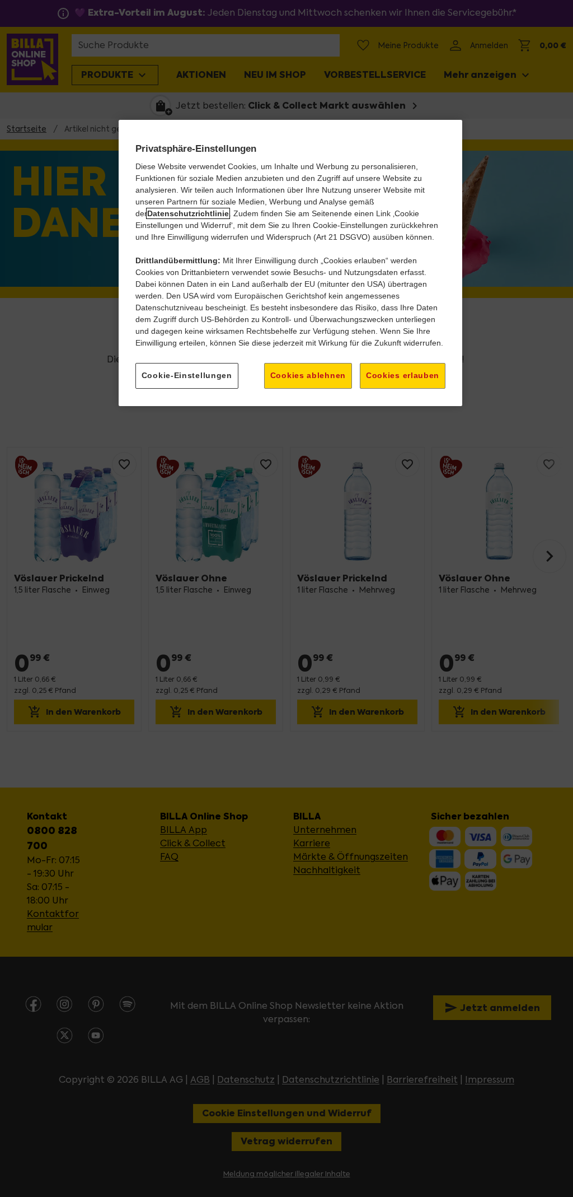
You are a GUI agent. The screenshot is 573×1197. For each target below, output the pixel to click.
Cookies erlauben (402, 375)
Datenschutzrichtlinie (188, 213)
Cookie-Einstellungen (187, 375)
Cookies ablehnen (308, 375)
